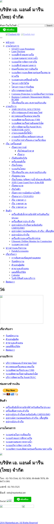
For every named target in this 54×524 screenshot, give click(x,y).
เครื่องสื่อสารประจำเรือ (23, 221)
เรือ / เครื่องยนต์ (13, 143)
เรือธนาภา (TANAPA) (23, 196)
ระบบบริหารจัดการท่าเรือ (24, 62)
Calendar (16, 275)
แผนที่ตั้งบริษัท (19, 272)
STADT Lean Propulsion (23, 49)
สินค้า (9, 210)
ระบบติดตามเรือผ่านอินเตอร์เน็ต (27, 123)
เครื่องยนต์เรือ (18, 161)
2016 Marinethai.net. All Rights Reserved (19, 522)
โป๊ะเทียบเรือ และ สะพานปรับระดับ (29, 103)
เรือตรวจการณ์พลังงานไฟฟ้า (26, 193)
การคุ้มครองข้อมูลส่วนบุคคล (26, 258)
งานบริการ (11, 106)
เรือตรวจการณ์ (19, 147)
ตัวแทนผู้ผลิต (18, 265)
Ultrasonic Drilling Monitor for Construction (32, 241)
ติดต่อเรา (10, 282)
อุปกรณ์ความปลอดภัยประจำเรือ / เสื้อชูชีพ (33, 231)
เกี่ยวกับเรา (11, 254)
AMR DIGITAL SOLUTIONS (26, 109)
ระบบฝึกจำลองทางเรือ (23, 54)
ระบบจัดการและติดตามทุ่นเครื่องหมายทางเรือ (29, 449)
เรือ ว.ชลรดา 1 (19, 200)
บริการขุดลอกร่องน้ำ (22, 90)
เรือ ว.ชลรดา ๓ (19, 207)
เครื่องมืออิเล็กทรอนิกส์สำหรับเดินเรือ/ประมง (28, 407)
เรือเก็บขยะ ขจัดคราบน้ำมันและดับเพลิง (31, 179)
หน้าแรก (10, 42)
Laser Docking (18, 51)
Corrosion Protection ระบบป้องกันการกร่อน (32, 94)
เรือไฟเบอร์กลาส (25, 151)
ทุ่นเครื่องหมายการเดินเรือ (25, 69)
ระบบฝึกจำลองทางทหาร (24, 65)
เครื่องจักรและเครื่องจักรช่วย (26, 238)
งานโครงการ (12, 46)
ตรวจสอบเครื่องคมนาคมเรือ (26, 116)
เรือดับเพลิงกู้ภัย (19, 158)
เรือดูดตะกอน (18, 176)
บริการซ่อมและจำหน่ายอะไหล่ (27, 112)
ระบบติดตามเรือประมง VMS (26, 119)
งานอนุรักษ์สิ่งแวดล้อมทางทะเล (27, 136)
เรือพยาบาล (17, 185)
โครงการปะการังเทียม (23, 87)
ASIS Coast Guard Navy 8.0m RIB (28, 182)
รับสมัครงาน (18, 261)
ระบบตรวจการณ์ (20, 244)
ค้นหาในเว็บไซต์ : (9, 25)
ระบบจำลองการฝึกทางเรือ (19, 438)
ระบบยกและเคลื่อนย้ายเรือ (25, 79)
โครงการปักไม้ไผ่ (20, 83)
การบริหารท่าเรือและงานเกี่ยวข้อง (29, 140)
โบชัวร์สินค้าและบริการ (23, 278)
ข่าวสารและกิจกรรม (16, 248)
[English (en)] (28, 34)
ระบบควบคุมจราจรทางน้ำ (25, 58)
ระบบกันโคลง (18, 169)
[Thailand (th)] (13, 34)
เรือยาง (20, 154)
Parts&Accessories (20, 251)
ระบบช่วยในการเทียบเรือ (18, 434)
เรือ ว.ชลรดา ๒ (19, 203)
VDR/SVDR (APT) (21, 130)
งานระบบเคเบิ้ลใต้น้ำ (22, 133)
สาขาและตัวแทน (20, 268)
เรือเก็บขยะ (17, 165)
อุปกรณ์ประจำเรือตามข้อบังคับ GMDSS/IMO (28, 414)
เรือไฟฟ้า (16, 189)
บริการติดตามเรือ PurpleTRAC (27, 127)
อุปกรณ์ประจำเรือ (20, 235)
